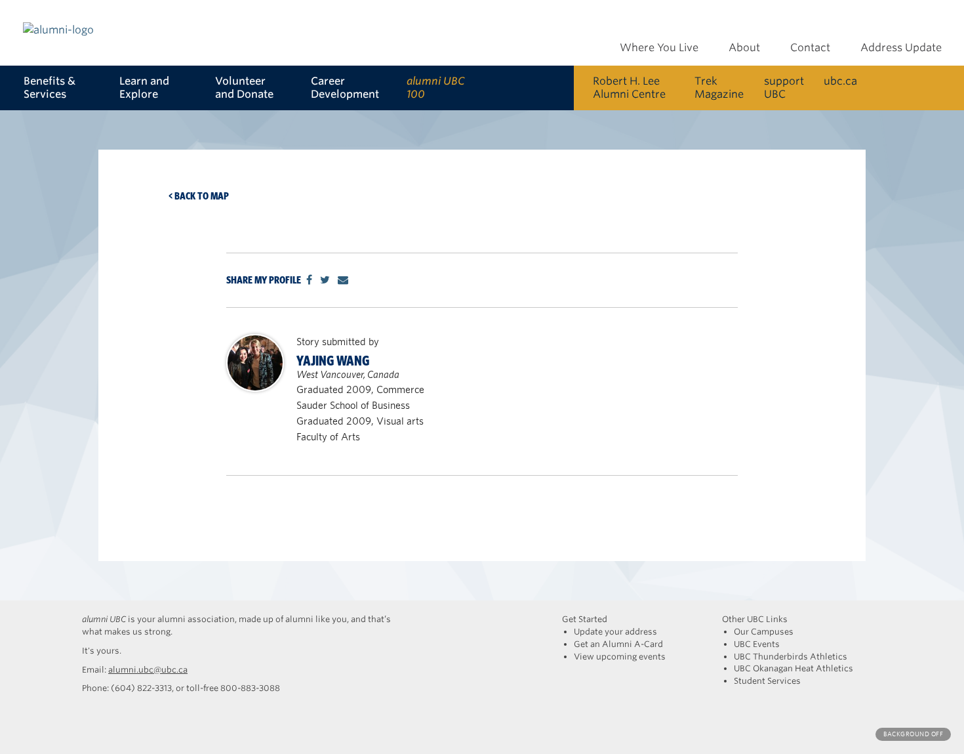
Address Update (901, 47)
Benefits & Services (49, 87)
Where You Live (659, 47)
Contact (810, 47)
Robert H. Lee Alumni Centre (629, 87)
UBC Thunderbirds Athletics (790, 656)
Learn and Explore (144, 87)
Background (913, 734)
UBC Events (757, 644)
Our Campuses (763, 632)
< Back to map (199, 196)
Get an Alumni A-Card (618, 644)
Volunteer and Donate (244, 87)
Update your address (615, 632)
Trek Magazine (719, 87)
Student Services (767, 681)
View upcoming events (620, 656)
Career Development (345, 87)
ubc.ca (840, 81)
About (744, 47)
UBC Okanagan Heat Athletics (793, 668)
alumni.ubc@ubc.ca (148, 670)
